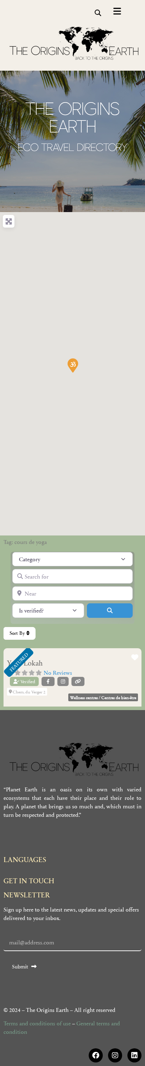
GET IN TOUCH (29, 880)
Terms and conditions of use (37, 1023)
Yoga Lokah (25, 663)
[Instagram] (115, 1055)
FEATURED (19, 662)
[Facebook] (96, 1055)
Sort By (18, 633)
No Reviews (58, 672)
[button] (97, 13)
